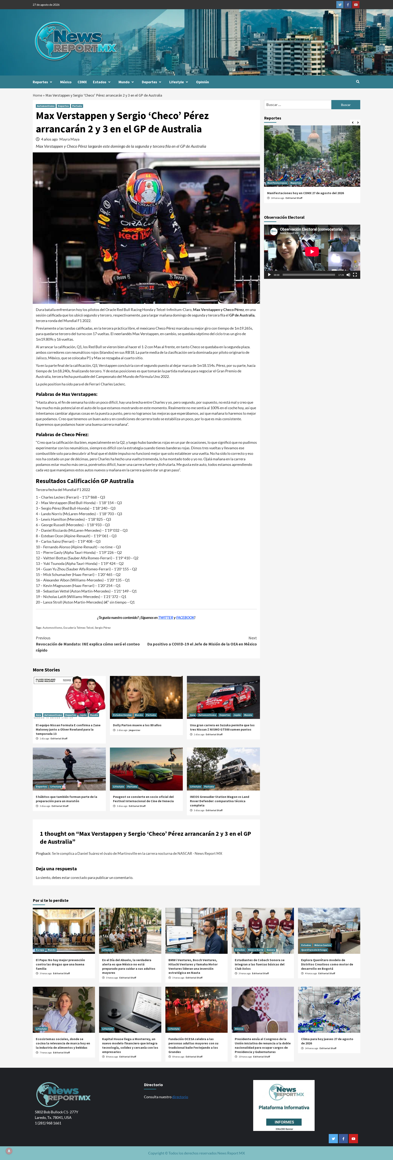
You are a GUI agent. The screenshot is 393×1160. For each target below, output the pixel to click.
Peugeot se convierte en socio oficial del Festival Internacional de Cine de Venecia (143, 799)
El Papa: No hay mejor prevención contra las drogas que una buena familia (60, 964)
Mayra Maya (69, 139)
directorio (180, 1097)
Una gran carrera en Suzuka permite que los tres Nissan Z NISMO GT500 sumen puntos (222, 727)
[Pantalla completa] (355, 275)
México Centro (322, 945)
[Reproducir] (269, 275)
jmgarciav (134, 730)
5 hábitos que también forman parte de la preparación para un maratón (66, 799)
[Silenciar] (348, 275)
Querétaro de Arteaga (314, 949)
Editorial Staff (59, 738)
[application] (312, 252)
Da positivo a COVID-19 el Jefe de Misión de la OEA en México (202, 640)
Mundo (124, 82)
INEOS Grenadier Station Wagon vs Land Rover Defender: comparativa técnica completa (219, 801)
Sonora (271, 949)
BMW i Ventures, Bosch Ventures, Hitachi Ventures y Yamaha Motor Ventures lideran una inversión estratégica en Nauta (193, 966)
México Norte (255, 949)
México (65, 82)
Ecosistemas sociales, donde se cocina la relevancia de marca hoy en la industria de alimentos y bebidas (63, 1043)
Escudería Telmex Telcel (78, 627)
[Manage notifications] (9, 1151)
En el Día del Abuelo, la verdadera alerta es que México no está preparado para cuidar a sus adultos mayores (128, 966)
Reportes (40, 82)
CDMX (82, 82)
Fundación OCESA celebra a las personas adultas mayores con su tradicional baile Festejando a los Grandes (193, 1045)
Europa (40, 949)
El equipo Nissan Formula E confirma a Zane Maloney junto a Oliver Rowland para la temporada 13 (68, 729)
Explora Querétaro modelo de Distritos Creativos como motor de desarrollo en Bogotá (327, 964)
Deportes (149, 82)
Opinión (202, 82)
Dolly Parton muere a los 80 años (137, 725)
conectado (79, 877)
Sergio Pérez (103, 627)
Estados (99, 82)
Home (37, 95)
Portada (77, 105)
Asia (38, 714)
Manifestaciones (277, 182)
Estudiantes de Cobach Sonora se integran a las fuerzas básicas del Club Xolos (260, 964)
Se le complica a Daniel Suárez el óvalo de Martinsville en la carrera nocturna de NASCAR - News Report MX (137, 853)
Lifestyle (176, 82)
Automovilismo (45, 105)
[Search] (357, 82)
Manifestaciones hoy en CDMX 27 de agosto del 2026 (305, 193)
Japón (83, 714)
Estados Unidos (122, 714)
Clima (304, 1028)
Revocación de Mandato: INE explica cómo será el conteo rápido (88, 644)
